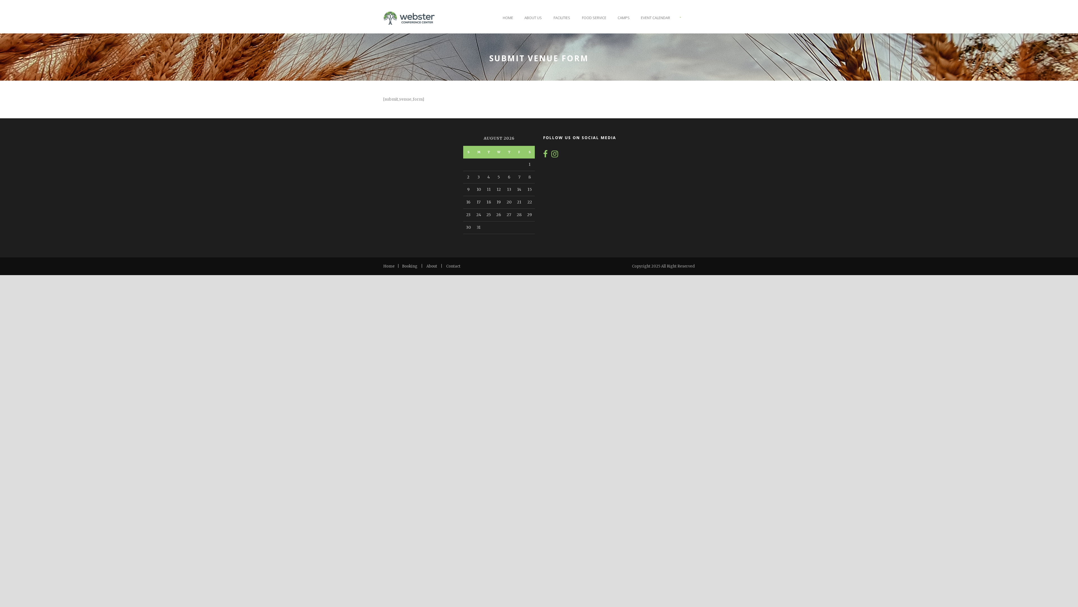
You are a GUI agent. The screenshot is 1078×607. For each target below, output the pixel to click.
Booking (409, 266)
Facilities (562, 17)
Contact (453, 266)
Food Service (594, 17)
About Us (533, 17)
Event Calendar (655, 17)
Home (508, 17)
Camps (624, 17)
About (431, 266)
